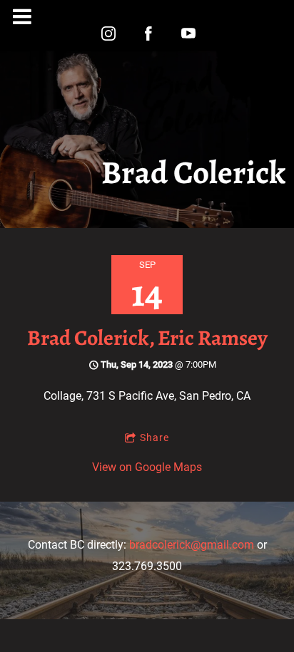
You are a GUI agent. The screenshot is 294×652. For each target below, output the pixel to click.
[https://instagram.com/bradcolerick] (108, 33)
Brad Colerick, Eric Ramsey (147, 338)
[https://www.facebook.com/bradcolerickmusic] (148, 33)
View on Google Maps (147, 467)
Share (154, 437)
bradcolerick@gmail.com (191, 545)
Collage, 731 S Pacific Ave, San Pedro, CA (147, 396)
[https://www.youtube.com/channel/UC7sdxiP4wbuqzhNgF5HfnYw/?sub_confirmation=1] (188, 33)
